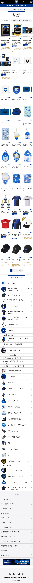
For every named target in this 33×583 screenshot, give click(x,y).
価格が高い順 (16, 20)
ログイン (28, 9)
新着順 (6, 20)
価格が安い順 (26, 20)
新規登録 (22, 9)
